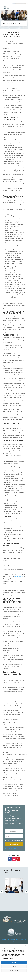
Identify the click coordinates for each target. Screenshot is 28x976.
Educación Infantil (19, 576)
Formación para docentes (15, 938)
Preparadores (4, 938)
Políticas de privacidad (10, 848)
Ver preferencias (14, 970)
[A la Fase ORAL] (14, 885)
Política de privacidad (17, 974)
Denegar (14, 966)
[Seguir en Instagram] (14, 859)
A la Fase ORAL (12, 896)
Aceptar (14, 962)
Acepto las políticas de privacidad (14, 840)
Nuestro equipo (10, 939)
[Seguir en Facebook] (10, 859)
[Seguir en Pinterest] (18, 859)
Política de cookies (9, 974)
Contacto (17, 939)
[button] (26, 946)
